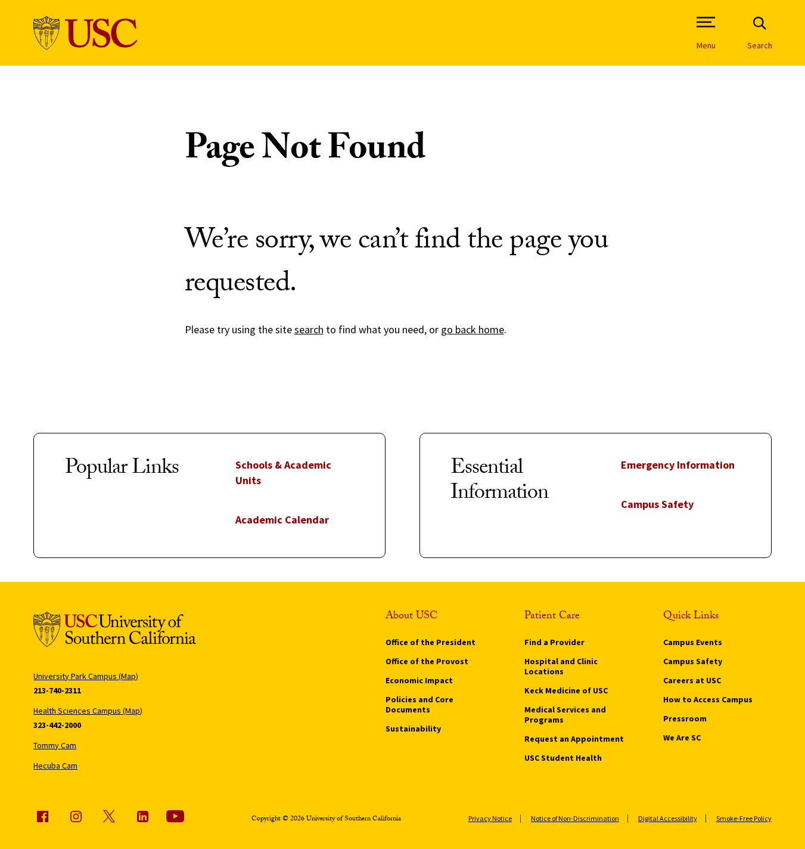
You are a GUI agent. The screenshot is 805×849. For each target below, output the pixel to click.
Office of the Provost (427, 661)
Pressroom (685, 718)
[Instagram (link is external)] (76, 816)
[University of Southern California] (85, 33)
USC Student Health (563, 757)
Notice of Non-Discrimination (575, 818)
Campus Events (692, 642)
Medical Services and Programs (565, 714)
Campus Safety (657, 504)
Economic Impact (419, 680)
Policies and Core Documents (419, 704)
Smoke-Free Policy (744, 818)
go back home (472, 329)
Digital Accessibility (667, 818)
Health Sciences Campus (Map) (87, 710)
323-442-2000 (57, 725)
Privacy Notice (490, 818)
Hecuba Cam (55, 765)
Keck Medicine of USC (566, 690)
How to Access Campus (708, 699)
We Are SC (682, 737)
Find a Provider (554, 642)
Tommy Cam (54, 745)
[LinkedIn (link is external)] (142, 816)
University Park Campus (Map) (85, 676)
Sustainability (413, 728)
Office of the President (430, 642)
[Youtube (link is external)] (175, 816)
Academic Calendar (282, 519)
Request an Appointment (574, 738)
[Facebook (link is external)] (42, 816)
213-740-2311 (57, 690)
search (309, 329)
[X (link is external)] (109, 816)
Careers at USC (692, 680)
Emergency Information (678, 465)
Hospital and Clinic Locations (561, 666)
